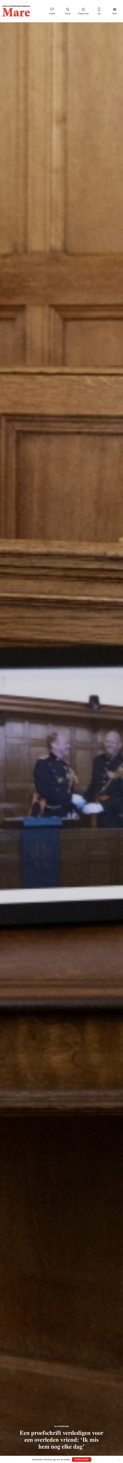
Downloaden (81, 1459)
